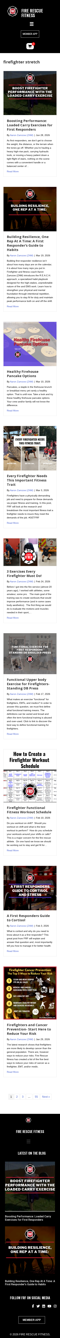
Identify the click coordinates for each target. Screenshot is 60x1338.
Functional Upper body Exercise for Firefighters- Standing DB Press (28, 683)
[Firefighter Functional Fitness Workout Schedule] (30, 775)
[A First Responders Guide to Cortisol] (30, 888)
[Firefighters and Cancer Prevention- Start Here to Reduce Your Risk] (30, 992)
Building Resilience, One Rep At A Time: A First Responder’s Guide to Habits (28, 243)
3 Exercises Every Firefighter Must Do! (24, 573)
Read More (13, 171)
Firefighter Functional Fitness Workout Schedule (29, 809)
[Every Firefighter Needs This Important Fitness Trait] (30, 448)
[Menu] (32, 24)
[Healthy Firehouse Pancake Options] (30, 343)
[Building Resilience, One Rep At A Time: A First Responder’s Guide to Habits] (30, 209)
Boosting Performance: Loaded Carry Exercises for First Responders (29, 125)
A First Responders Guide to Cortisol (28, 917)
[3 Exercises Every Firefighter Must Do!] (30, 552)
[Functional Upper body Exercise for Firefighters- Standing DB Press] (30, 653)
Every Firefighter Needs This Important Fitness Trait (27, 480)
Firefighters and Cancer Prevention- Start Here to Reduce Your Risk (29, 1029)
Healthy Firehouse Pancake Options (22, 373)
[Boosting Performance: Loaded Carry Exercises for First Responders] (30, 93)
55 (36, 1096)
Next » (46, 1096)
